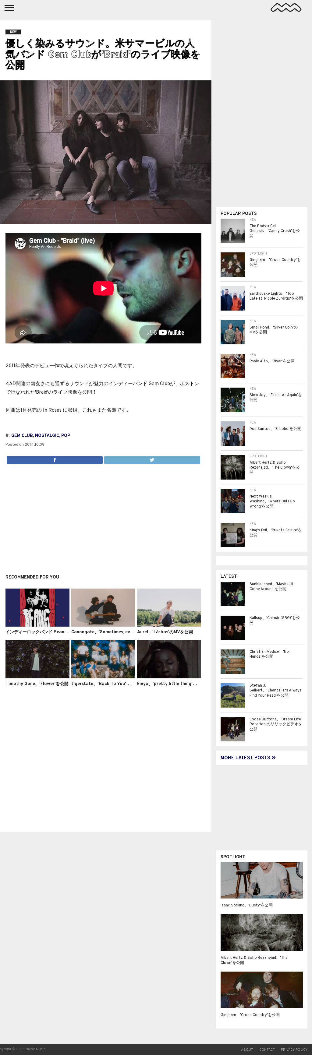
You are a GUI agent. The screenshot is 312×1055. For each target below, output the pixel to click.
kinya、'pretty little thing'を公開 (171, 684)
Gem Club (22, 436)
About (247, 1050)
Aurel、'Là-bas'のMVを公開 (165, 632)
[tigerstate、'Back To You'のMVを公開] (103, 677)
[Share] (55, 458)
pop (65, 436)
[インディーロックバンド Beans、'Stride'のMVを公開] (37, 625)
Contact (267, 1050)
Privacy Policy (294, 1050)
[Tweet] (152, 458)
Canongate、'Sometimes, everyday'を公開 (115, 632)
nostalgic (47, 436)
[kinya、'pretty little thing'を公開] (169, 677)
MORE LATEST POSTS (246, 758)
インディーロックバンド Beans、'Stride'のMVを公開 (57, 632)
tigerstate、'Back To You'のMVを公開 (110, 684)
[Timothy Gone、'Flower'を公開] (37, 677)
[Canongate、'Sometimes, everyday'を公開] (103, 625)
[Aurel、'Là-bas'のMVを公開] (169, 625)
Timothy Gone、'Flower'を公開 (37, 684)
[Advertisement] (103, 515)
